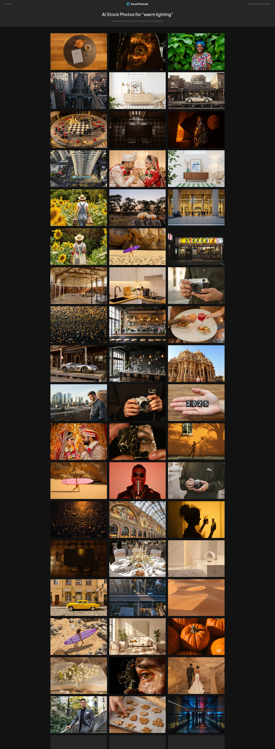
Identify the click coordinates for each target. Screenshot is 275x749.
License (8, 4)
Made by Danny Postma (259, 4)
